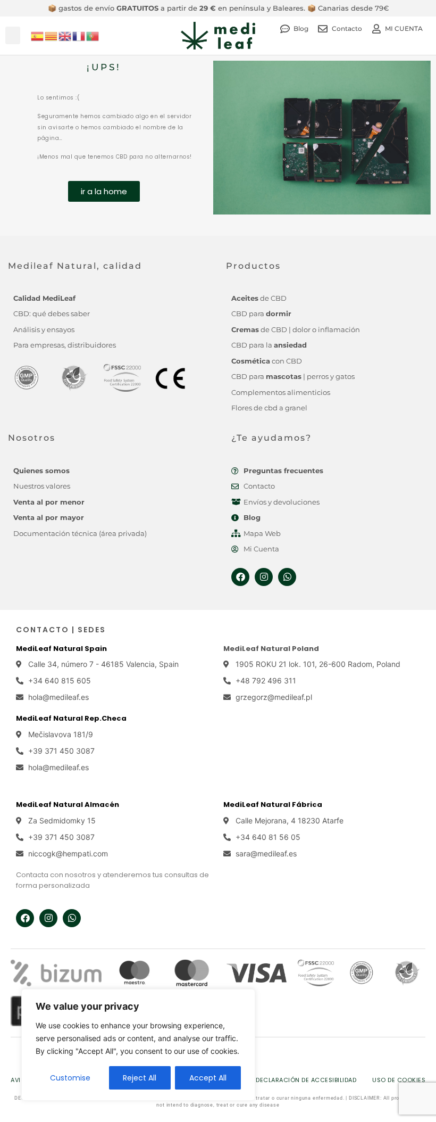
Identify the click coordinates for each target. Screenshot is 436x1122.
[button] (12, 35)
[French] (79, 35)
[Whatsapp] (287, 577)
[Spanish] (38, 35)
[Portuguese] (93, 35)
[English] (65, 35)
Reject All (139, 1077)
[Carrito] (422, 40)
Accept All (208, 1077)
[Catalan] (51, 35)
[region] (138, 1045)
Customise (70, 1077)
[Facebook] (240, 577)
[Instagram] (264, 577)
